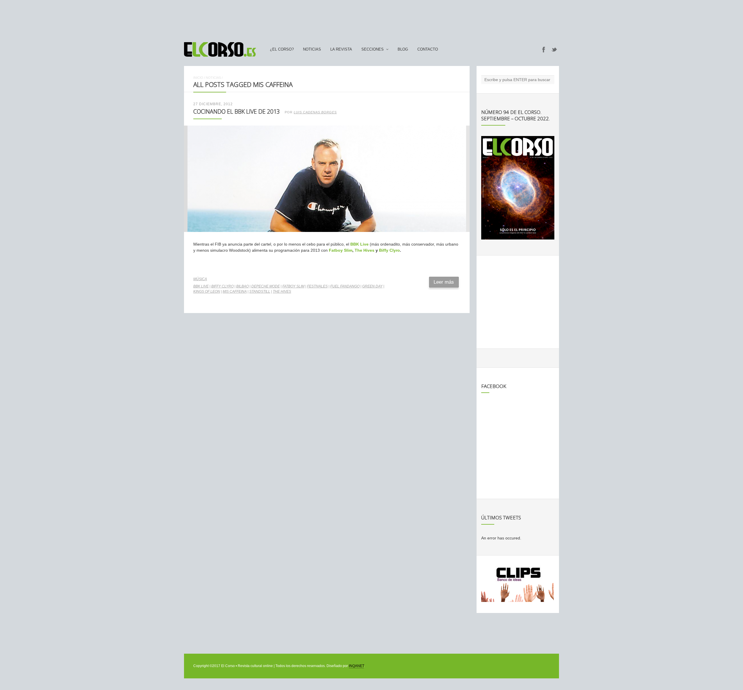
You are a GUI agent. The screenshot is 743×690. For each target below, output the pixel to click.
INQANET (356, 666)
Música (200, 279)
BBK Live (359, 244)
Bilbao (242, 286)
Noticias (312, 49)
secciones (372, 49)
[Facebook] (543, 49)
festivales (317, 286)
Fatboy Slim (340, 250)
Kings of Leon (206, 291)
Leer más (444, 282)
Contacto (427, 49)
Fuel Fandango (345, 286)
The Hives (364, 250)
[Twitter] (554, 49)
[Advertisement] (371, 18)
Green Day (372, 286)
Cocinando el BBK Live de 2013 (236, 111)
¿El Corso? (282, 49)
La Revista (341, 49)
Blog (403, 49)
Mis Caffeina (235, 291)
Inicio (198, 77)
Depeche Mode (265, 286)
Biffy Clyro (389, 250)
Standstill (259, 291)
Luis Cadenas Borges (315, 112)
